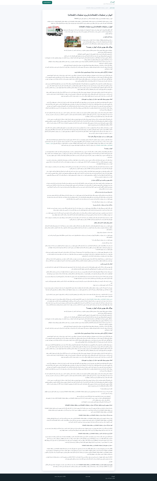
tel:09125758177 (47, 2)
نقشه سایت (87, 476)
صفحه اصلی (112, 7)
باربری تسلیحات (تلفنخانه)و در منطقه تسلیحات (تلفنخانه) (101, 299)
